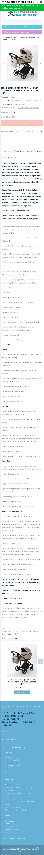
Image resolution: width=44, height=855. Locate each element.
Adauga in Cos (22, 692)
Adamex (14, 97)
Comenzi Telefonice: (13, 787)
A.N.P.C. (7, 771)
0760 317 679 (36, 132)
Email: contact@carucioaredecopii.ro (19, 793)
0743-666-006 (10, 790)
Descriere (4, 157)
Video (15, 157)
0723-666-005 (27, 787)
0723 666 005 (23, 132)
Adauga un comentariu (28, 108)
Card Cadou (9, 821)
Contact (8, 768)
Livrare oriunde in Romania (20, 27)
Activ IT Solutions (26, 848)
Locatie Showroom (12, 807)
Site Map (8, 832)
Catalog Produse (11, 827)
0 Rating (13, 108)
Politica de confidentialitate (13, 838)
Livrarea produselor (12, 765)
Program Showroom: (13, 799)
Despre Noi (9, 757)
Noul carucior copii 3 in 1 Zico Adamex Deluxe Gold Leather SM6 (22, 682)
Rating (10, 157)
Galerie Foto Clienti (12, 829)
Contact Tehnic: (11, 810)
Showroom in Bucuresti (19, 32)
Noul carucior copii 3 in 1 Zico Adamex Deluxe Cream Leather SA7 (20, 632)
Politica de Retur (11, 763)
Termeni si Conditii (12, 760)
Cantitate (5, 112)
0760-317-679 (22, 810)
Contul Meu (9, 824)
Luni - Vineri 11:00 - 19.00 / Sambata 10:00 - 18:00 (21, 803)
